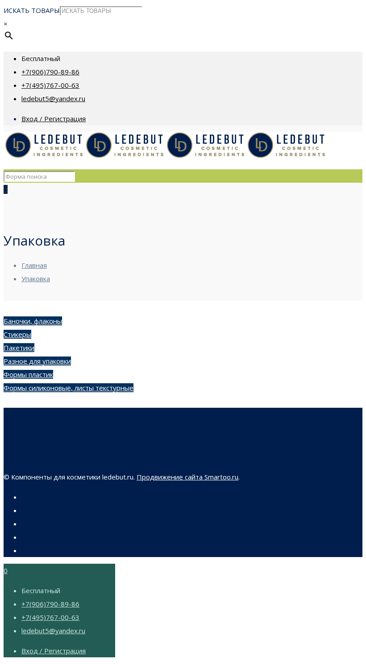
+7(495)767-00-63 (50, 85)
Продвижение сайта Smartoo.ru (187, 476)
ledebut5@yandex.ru (53, 98)
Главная (34, 265)
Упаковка (35, 278)
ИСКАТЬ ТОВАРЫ (32, 10)
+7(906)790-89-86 (50, 71)
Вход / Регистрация (53, 118)
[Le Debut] (165, 156)
